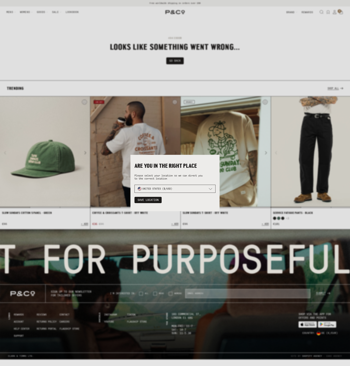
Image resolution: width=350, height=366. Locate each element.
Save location (148, 199)
